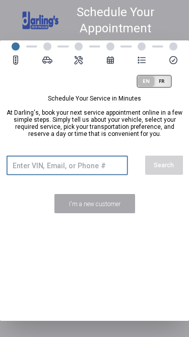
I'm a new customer (94, 204)
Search (164, 165)
